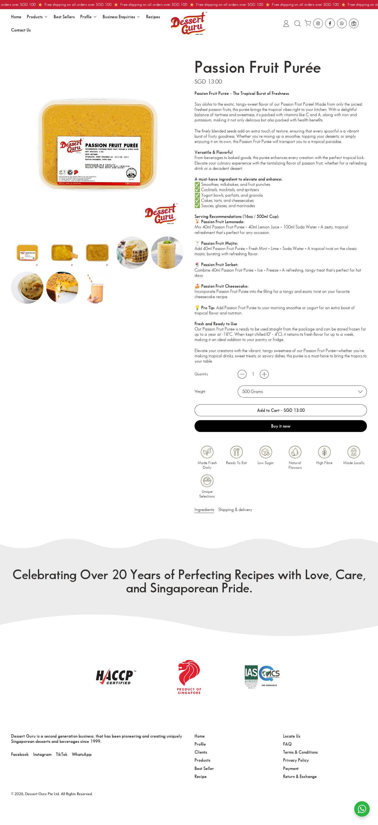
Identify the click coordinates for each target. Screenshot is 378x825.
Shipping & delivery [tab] (235, 509)
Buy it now (281, 426)
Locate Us (291, 736)
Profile (200, 744)
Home (16, 16)
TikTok (62, 754)
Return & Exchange (300, 776)
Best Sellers (64, 16)
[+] (264, 374)
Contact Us (21, 30)
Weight (200, 391)
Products (202, 760)
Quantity (201, 374)
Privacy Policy (296, 760)
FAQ (287, 744)
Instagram (42, 754)
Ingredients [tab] (204, 509)
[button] (297, 23)
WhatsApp (82, 754)
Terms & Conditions (300, 752)
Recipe (201, 776)
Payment (291, 768)
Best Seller (204, 768)
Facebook (20, 754)
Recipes (153, 16)
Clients (201, 752)
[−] (242, 374)
